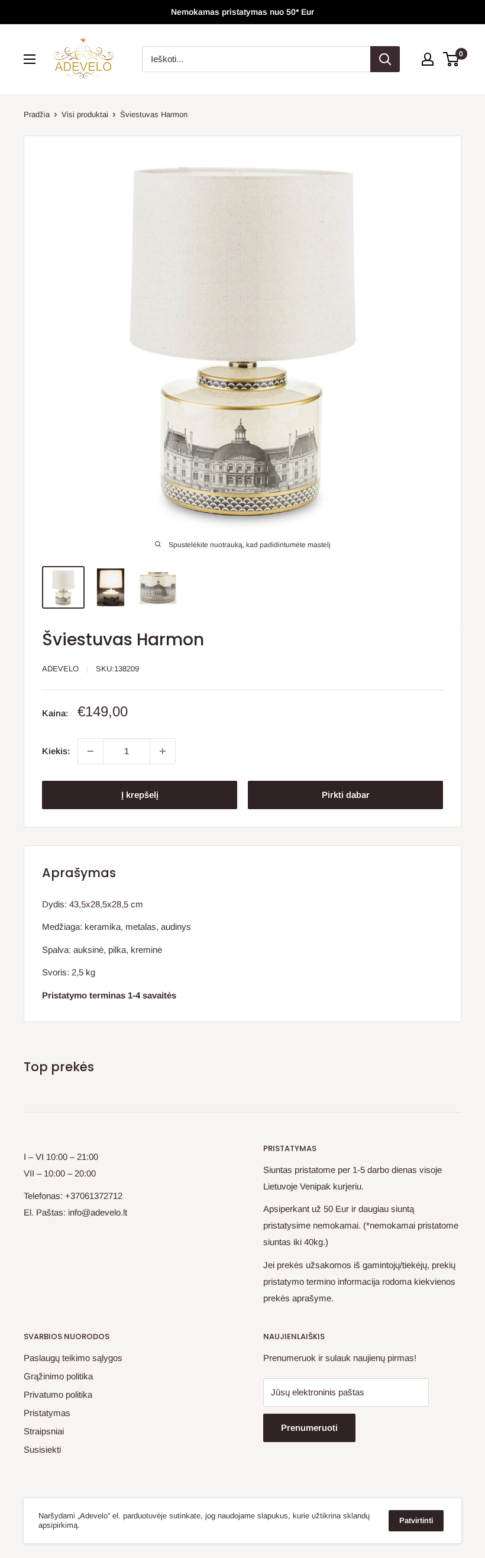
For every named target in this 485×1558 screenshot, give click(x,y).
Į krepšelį (140, 795)
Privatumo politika (58, 1394)
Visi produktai (85, 114)
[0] (451, 59)
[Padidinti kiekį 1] (162, 751)
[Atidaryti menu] (29, 59)
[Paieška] (385, 59)
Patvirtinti (416, 1520)
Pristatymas (47, 1413)
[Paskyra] (428, 59)
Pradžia (37, 114)
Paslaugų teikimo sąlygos (73, 1358)
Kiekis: (56, 751)
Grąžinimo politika (58, 1376)
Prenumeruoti (309, 1428)
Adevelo (60, 668)
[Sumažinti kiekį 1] (90, 751)
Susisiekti (42, 1449)
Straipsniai (44, 1431)
